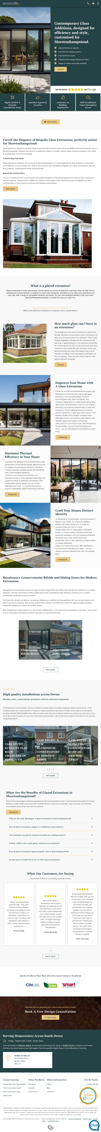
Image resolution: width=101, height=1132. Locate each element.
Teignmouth (20, 1041)
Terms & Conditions (75, 1119)
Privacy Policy (87, 1119)
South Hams (38, 1041)
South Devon (68, 1045)
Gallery (49, 1084)
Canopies (31, 1088)
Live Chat (95, 1126)
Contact (61, 69)
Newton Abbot (25, 1045)
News (49, 1088)
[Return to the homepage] (11, 3)
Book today (51, 1017)
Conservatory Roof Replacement (14, 1084)
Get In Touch (50, 956)
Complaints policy (53, 1121)
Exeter (29, 1041)
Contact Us (62, 437)
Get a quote (10, 189)
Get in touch (52, 122)
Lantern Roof (7, 1095)
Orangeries (32, 1084)
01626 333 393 (93, 1084)
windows (41, 295)
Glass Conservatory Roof (11, 1092)
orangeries (54, 293)
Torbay (11, 1041)
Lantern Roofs (33, 1092)
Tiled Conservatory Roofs (12, 1088)
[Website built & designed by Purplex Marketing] (50, 1127)
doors (51, 295)
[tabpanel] (34, 640)
